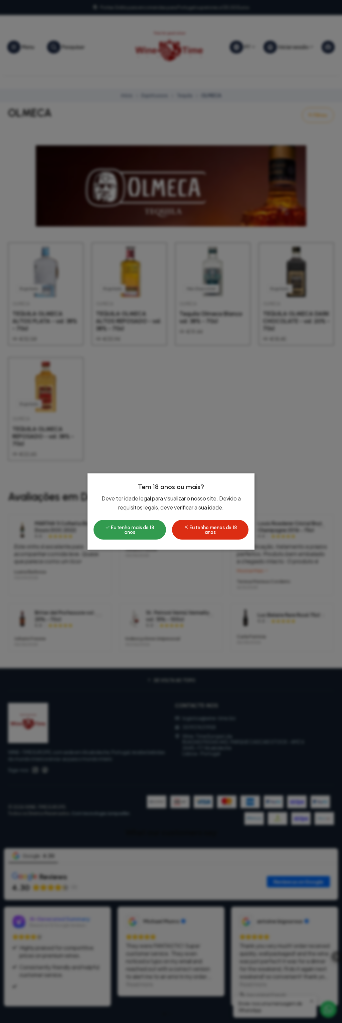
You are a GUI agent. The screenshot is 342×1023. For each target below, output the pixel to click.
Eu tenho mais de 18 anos (132, 530)
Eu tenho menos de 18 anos (212, 530)
